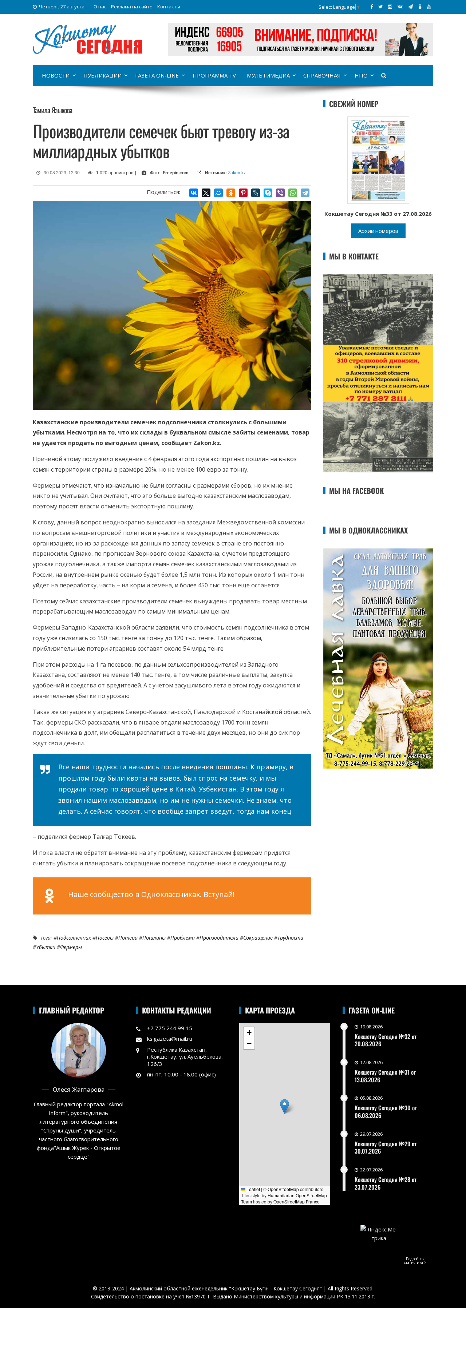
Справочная (322, 75)
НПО (361, 75)
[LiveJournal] (255, 193)
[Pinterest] (243, 193)
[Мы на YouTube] (429, 6)
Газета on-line (157, 75)
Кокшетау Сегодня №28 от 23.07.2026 (385, 1183)
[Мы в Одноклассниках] (420, 6)
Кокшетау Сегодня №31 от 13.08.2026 (385, 1076)
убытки (45, 947)
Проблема (182, 937)
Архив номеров (378, 230)
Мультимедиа (268, 75)
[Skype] (268, 193)
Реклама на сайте (132, 6)
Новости (56, 75)
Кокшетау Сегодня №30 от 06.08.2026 (386, 1111)
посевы (105, 937)
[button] (284, 1106)
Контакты (168, 6)
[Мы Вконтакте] (400, 6)
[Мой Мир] (218, 193)
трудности (290, 937)
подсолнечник (74, 937)
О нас (100, 6)
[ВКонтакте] (193, 193)
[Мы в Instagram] (390, 6)
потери (128, 937)
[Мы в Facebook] (371, 6)
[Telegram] (305, 193)
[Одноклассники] (230, 193)
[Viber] (280, 193)
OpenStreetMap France (296, 1201)
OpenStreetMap (283, 1189)
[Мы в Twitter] (380, 6)
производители (219, 937)
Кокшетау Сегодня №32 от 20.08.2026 (385, 1040)
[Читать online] (378, 159)
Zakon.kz (237, 172)
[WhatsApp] (292, 193)
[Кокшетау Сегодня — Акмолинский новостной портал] (87, 38)
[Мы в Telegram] (410, 6)
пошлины (154, 937)
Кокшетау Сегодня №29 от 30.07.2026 (385, 1147)
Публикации (102, 75)
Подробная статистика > (415, 1260)
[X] (206, 193)
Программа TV (214, 75)
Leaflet (252, 1189)
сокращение (258, 937)
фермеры (71, 947)
